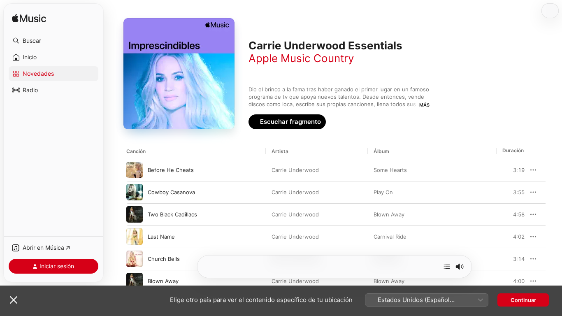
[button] (53, 41)
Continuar (523, 300)
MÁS (424, 105)
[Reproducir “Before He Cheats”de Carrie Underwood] (134, 170)
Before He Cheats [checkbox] (171, 170)
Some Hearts (390, 170)
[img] (29, 18)
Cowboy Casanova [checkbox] (171, 192)
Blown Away (389, 214)
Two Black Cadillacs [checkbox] (172, 214)
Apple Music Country (301, 58)
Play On (383, 192)
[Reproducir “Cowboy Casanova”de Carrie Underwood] (134, 192)
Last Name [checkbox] (161, 236)
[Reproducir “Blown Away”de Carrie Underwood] (134, 281)
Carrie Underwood (295, 170)
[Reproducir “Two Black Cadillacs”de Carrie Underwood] (134, 214)
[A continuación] (447, 266)
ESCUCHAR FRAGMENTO (500, 169)
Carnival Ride (390, 236)
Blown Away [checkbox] (163, 281)
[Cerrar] (13, 300)
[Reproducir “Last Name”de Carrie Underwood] (134, 236)
